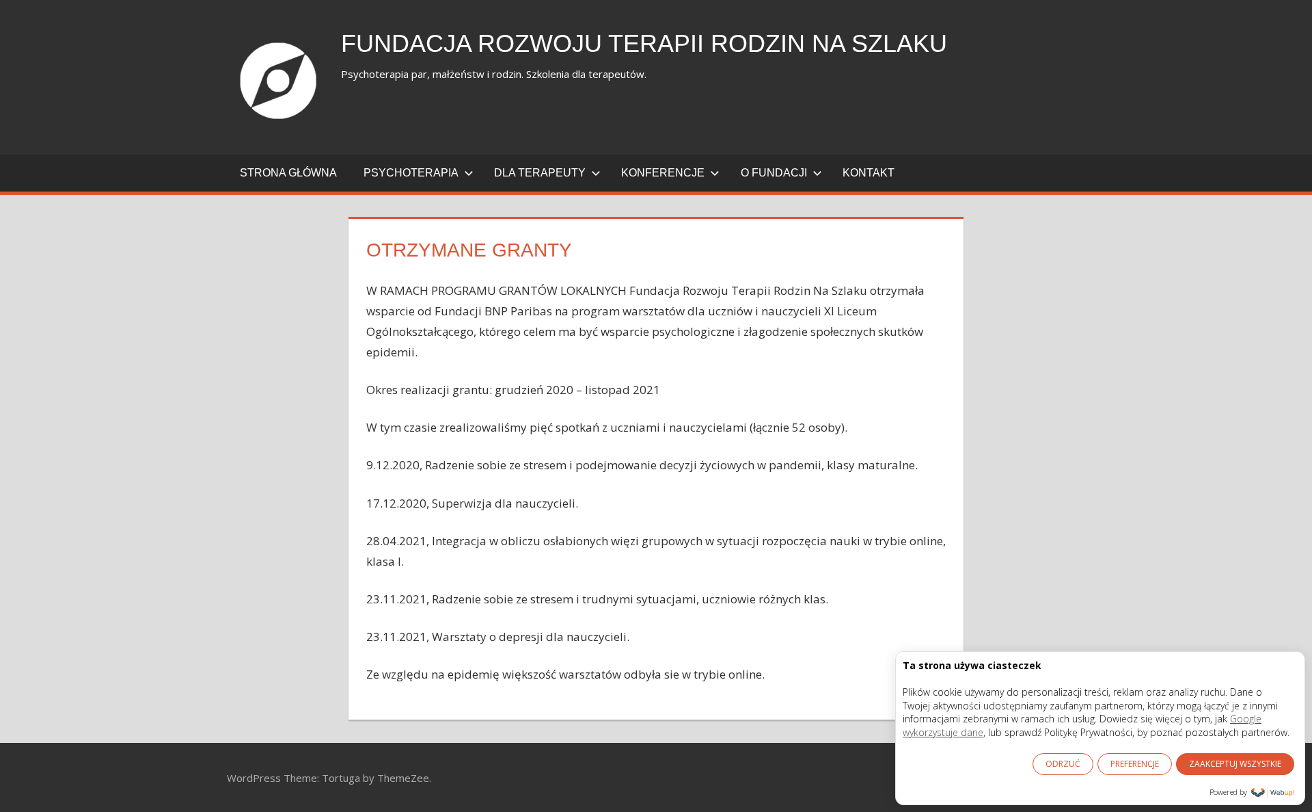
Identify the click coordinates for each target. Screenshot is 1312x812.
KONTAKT (868, 173)
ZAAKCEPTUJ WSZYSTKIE (1235, 764)
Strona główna (288, 173)
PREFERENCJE (1134, 764)
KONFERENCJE (663, 173)
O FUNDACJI (774, 173)
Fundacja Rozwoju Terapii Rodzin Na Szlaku (644, 43)
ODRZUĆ (1063, 764)
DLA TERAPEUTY (540, 173)
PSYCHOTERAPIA (411, 173)
